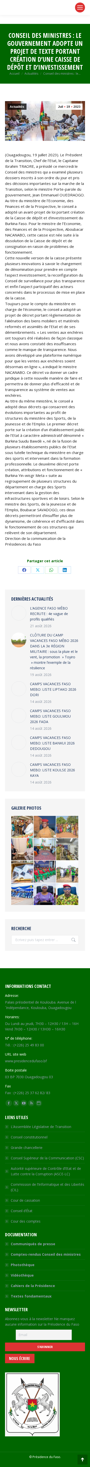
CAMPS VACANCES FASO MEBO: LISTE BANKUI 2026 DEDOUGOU (52, 743)
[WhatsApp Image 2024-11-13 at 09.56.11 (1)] (67, 894)
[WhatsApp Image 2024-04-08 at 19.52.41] (67, 849)
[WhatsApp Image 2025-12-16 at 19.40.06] (67, 872)
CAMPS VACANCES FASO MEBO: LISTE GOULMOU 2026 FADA (50, 716)
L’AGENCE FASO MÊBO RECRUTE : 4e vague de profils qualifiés (49, 613)
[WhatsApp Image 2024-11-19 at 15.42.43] (45, 872)
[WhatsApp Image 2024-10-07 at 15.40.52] (22, 894)
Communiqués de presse (33, 1243)
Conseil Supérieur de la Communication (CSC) (47, 1158)
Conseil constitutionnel (29, 1137)
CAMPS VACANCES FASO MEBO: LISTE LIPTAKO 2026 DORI (53, 689)
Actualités (17, 107)
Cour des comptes (25, 1221)
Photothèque (22, 1264)
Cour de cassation (25, 1200)
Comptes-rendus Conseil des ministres (46, 1254)
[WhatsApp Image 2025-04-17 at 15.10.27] (45, 849)
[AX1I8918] (22, 849)
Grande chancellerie (26, 1147)
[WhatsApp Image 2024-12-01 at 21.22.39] (22, 872)
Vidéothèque (22, 1275)
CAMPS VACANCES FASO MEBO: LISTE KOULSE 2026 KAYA (52, 770)
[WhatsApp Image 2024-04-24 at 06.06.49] (67, 827)
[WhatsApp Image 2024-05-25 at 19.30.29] (45, 827)
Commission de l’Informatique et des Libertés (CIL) (47, 1187)
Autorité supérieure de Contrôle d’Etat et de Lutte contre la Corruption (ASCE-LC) (46, 1171)
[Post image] (18, 613)
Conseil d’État (21, 1210)
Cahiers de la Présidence (33, 1285)
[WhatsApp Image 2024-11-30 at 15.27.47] (22, 827)
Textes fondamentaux (31, 1296)
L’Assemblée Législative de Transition (41, 1126)
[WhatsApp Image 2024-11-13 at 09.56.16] (45, 894)
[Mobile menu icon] (80, 7)
